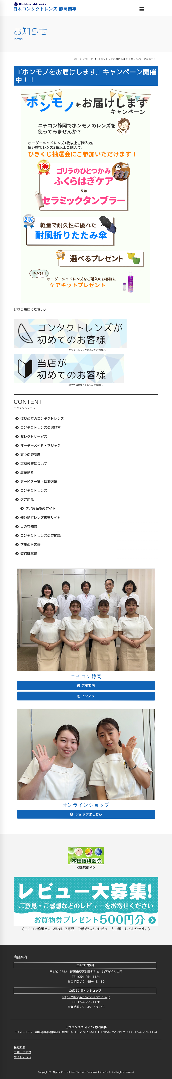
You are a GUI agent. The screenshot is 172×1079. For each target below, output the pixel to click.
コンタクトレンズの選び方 (40, 427)
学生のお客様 (30, 544)
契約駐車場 (28, 553)
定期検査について (33, 463)
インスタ (88, 696)
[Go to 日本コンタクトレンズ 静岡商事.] (75, 59)
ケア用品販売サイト (40, 508)
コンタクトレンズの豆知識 (40, 535)
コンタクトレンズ (33, 490)
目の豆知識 (28, 526)
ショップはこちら (88, 814)
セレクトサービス (33, 436)
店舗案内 (88, 685)
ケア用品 (27, 499)
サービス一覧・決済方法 (38, 481)
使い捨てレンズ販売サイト (40, 517)
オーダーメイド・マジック (40, 445)
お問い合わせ (22, 1052)
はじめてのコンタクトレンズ (42, 418)
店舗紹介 (27, 472)
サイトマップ (22, 1057)
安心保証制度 (30, 454)
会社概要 (19, 1047)
